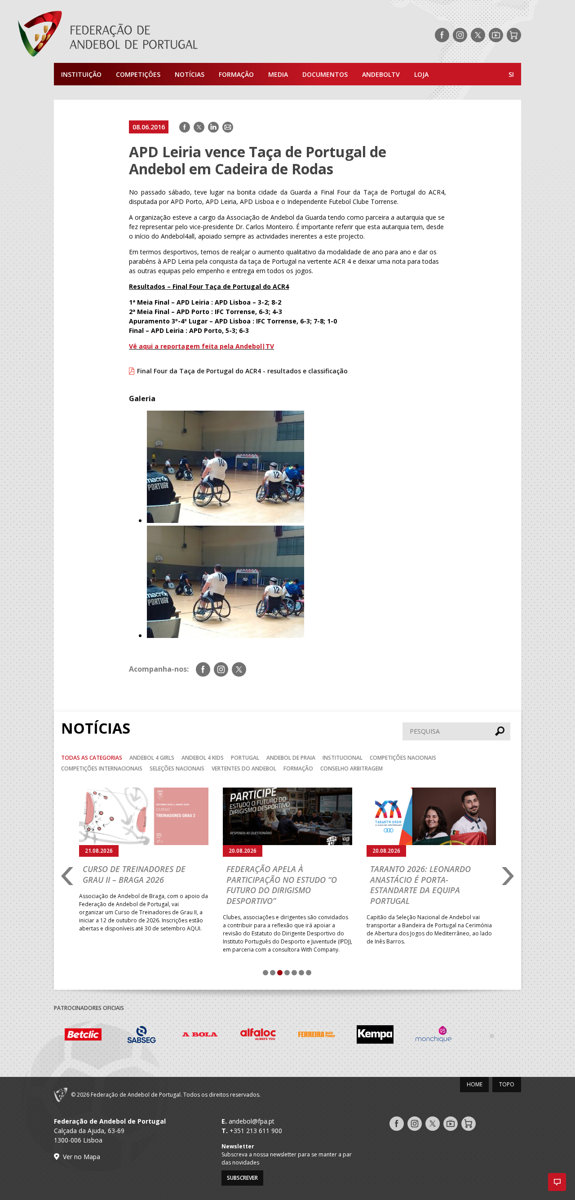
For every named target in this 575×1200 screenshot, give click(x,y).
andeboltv (381, 74)
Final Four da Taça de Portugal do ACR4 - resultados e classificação (242, 371)
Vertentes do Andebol (244, 768)
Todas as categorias (91, 758)
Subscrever (242, 1178)
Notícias (189, 74)
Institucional (343, 758)
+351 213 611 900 (256, 1130)
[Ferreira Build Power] (280, 1036)
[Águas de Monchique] (397, 1035)
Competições (138, 74)
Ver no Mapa (81, 1156)
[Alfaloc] (222, 1035)
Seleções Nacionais (177, 768)
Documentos (325, 74)
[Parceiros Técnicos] (455, 1035)
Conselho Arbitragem (351, 768)
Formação (236, 74)
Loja (421, 74)
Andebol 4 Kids (202, 758)
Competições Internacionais (101, 768)
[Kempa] (338, 1035)
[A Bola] (163, 1035)
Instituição (81, 74)
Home (474, 1084)
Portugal (245, 758)
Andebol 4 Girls (151, 758)
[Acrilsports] (514, 1036)
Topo (506, 1084)
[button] (557, 1182)
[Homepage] (144, 35)
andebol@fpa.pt (251, 1121)
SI (511, 74)
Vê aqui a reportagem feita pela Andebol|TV (201, 346)
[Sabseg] (105, 1035)
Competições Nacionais (403, 758)
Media (278, 74)
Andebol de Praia (290, 758)
